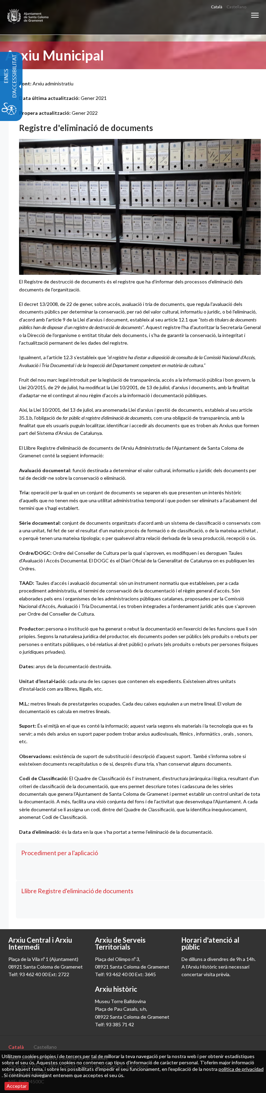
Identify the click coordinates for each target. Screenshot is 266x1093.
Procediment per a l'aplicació (59, 853)
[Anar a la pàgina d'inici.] (28, 17)
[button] (255, 15)
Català (216, 6)
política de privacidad (241, 1069)
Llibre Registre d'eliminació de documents (77, 891)
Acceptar (17, 1086)
